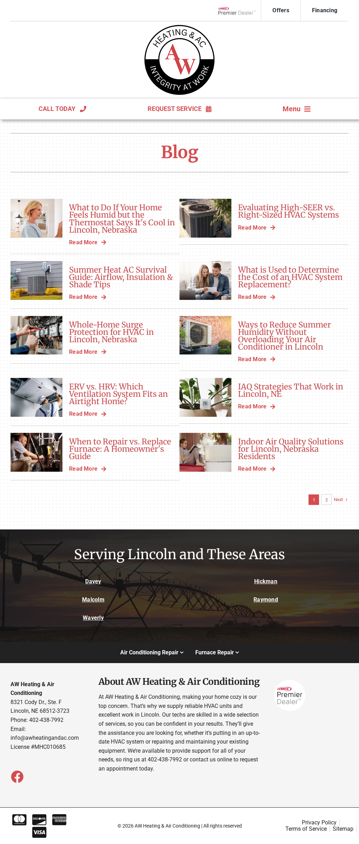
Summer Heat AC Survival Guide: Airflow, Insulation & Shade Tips (121, 277)
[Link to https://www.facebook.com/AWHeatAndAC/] (17, 776)
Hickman (265, 581)
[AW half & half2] (179, 27)
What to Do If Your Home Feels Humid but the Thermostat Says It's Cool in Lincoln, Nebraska (122, 218)
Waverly (93, 617)
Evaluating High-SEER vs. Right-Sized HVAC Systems (288, 211)
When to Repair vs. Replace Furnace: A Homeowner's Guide (120, 449)
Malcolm (93, 599)
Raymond (265, 599)
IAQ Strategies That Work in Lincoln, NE (290, 390)
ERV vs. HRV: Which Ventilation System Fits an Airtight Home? (118, 394)
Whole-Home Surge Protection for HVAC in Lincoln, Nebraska (111, 332)
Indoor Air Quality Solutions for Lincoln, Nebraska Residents (291, 449)
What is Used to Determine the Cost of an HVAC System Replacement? (290, 277)
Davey (93, 581)
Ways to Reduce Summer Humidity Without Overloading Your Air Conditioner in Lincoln (284, 336)
